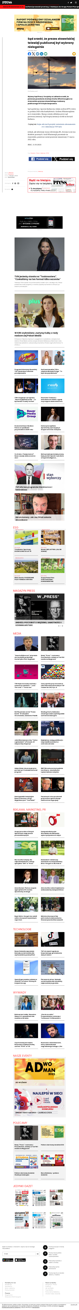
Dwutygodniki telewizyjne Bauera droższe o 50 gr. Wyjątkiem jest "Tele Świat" (25, 798)
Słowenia (33, 153)
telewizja (43, 153)
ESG (15, 527)
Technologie (22, 929)
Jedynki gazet (23, 1186)
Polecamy (20, 1123)
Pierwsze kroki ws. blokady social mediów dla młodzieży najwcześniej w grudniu (51, 981)
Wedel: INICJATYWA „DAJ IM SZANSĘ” (51, 550)
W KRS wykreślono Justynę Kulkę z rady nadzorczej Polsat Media (36, 334)
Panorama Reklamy (52, 1292)
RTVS (47, 153)
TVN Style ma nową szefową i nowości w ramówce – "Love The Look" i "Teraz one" (25, 685)
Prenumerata (9, 1290)
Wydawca (8, 1286)
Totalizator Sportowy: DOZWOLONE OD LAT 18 (23, 550)
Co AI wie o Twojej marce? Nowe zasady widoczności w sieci (25, 456)
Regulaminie (36, 1307)
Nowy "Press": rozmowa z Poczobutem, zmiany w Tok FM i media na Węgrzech (52, 657)
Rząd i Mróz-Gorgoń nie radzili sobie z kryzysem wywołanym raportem (26, 918)
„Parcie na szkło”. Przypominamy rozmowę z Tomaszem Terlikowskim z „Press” (51, 1017)
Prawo (38, 153)
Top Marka (49, 1290)
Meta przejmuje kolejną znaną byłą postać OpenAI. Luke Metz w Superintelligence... (52, 456)
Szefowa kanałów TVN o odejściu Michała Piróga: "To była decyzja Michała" (51, 371)
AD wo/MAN (49, 1288)
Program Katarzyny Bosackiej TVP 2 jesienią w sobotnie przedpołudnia (26, 371)
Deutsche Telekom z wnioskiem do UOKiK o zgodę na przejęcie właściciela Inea (51, 399)
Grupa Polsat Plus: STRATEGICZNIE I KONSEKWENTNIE (48, 579)
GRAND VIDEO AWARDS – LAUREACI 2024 (34, 1112)
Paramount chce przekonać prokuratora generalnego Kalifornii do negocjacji (51, 798)
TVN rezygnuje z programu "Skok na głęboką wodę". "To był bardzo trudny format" (25, 399)
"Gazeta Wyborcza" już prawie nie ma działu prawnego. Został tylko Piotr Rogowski (26, 657)
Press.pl (48, 1286)
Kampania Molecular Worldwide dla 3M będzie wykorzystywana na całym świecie (51, 834)
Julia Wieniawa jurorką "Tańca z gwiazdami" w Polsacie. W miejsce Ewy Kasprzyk (26, 742)
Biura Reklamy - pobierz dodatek (50, 1174)
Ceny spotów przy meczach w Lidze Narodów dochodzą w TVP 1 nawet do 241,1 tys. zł (52, 685)
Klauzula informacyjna (13, 1297)
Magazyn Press (24, 591)
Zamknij (74, 1305)
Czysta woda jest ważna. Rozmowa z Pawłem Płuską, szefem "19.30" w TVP (25, 1044)
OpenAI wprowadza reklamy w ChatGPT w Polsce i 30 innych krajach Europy (26, 981)
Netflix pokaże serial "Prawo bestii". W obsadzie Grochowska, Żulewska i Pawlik (26, 714)
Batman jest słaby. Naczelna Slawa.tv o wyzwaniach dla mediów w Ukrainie (25, 1016)
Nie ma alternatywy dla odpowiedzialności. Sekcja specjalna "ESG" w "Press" (24, 861)
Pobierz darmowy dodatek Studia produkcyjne (24, 1174)
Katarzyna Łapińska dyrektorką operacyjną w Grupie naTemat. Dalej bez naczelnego (51, 428)
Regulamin (9, 1295)
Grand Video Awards (52, 1294)
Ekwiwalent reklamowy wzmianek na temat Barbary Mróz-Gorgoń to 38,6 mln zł (51, 861)
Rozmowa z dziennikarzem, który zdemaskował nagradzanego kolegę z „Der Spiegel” (51, 1045)
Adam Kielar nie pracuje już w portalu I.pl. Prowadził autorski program (26, 770)
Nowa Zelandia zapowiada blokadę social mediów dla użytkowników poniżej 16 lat (25, 953)
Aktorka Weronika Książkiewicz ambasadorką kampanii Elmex (52, 889)
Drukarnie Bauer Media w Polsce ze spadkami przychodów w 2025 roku (24, 428)
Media (17, 633)
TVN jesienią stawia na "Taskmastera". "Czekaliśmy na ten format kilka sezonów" (38, 278)
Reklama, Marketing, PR (29, 810)
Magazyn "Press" (51, 1284)
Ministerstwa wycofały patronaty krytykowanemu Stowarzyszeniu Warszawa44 (52, 918)
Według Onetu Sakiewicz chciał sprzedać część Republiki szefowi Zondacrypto (52, 714)
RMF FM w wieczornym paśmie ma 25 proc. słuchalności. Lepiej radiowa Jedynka (52, 770)
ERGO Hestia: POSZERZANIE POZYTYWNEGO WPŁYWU (24, 578)
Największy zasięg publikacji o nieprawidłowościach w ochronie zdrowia (52, 742)
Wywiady (19, 992)
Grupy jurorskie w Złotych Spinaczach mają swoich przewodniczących (24, 833)
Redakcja (8, 1284)
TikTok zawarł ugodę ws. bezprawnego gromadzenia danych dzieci (51, 953)
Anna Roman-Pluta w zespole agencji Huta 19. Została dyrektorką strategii (25, 890)
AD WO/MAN (21, 1082)
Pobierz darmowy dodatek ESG (52, 1145)
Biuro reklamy (10, 1288)
